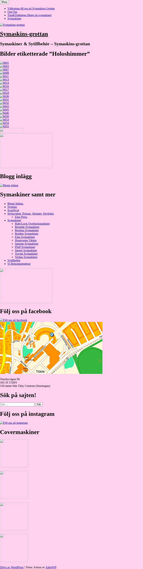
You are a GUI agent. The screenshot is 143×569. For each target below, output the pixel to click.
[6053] (4, 119)
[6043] (4, 106)
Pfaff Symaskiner (25, 247)
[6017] (4, 89)
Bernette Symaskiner (27, 227)
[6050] (4, 116)
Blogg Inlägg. (15, 203)
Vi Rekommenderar (19, 263)
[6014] (4, 82)
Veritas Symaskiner (26, 257)
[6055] (4, 126)
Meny (4, 2)
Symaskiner (14, 18)
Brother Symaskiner (26, 233)
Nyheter (12, 206)
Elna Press (21, 217)
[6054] (4, 123)
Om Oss (12, 11)
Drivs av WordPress (11, 567)
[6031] (4, 99)
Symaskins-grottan (24, 33)
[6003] (4, 66)
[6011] (4, 76)
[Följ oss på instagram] (14, 422)
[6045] (4, 109)
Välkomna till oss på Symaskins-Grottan (31, 8)
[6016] (4, 86)
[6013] (4, 79)
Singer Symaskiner (26, 250)
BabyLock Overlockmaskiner (32, 223)
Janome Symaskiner (26, 243)
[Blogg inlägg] (9, 185)
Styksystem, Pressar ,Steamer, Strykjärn (30, 213)
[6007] (4, 69)
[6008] (4, 72)
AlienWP (50, 567)
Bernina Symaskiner (27, 230)
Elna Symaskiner (25, 237)
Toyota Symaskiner (26, 253)
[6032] (4, 103)
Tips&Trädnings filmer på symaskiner (29, 15)
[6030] (4, 96)
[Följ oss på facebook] (13, 320)
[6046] (4, 113)
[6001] (4, 62)
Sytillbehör (13, 260)
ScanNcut (13, 210)
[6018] (4, 92)
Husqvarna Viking (25, 240)
